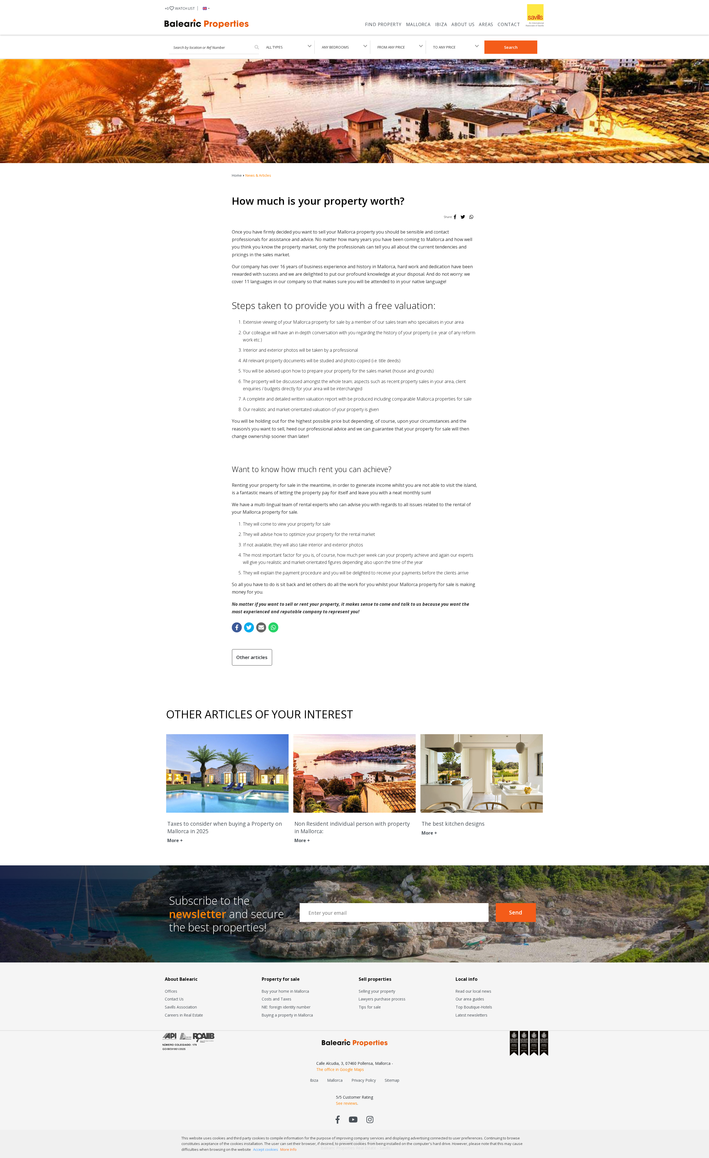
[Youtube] (353, 1119)
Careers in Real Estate (184, 1015)
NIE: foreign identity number (286, 1007)
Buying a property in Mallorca (287, 1015)
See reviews (346, 1103)
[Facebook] (455, 217)
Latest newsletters (471, 1015)
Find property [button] (383, 24)
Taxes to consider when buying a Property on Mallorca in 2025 (224, 827)
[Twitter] (462, 217)
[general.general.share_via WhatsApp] (273, 627)
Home (237, 175)
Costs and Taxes (276, 999)
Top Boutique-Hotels (474, 1007)
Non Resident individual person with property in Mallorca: (352, 827)
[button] (205, 8)
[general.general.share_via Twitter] (249, 627)
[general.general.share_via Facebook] (237, 627)
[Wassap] (471, 217)
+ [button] (180, 8)
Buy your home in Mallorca (285, 991)
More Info (288, 1149)
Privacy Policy (363, 1080)
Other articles (252, 657)
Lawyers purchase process (382, 999)
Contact (509, 24)
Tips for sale (370, 1007)
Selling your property (377, 991)
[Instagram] (370, 1119)
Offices (171, 991)
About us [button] (462, 24)
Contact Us (174, 999)
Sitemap (392, 1080)
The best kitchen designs (453, 823)
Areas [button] (486, 24)
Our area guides (470, 999)
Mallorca (418, 24)
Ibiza (441, 24)
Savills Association (181, 1007)
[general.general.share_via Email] (261, 627)
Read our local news (473, 991)
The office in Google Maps (340, 1069)
